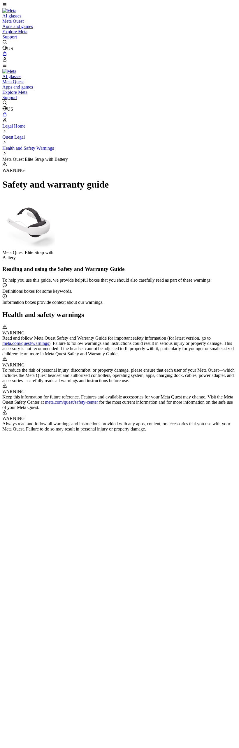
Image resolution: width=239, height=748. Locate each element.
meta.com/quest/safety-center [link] (71, 402)
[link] (9, 10)
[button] (119, 5)
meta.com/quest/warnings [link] (25, 343)
